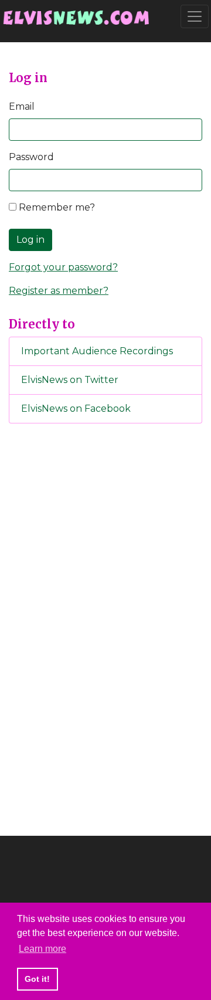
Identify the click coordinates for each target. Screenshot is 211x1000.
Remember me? (55, 207)
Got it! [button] (37, 979)
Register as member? (58, 290)
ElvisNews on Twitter (69, 379)
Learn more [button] (42, 949)
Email (22, 106)
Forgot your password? (63, 267)
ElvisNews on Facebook (76, 408)
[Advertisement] (105, 628)
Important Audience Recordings (97, 351)
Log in (30, 239)
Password (31, 156)
